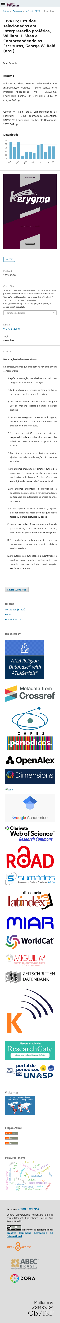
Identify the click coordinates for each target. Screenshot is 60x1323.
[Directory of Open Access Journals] (20, 1254)
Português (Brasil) (15, 609)
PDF (10, 259)
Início (6, 10)
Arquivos (17, 10)
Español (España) (14, 619)
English (9, 614)
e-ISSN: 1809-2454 (28, 1209)
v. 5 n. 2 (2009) (33, 10)
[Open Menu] (3, 3)
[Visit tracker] (20, 1114)
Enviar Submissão (16, 589)
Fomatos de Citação (15, 312)
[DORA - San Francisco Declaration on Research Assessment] (21, 1286)
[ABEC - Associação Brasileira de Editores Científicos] (25, 1270)
